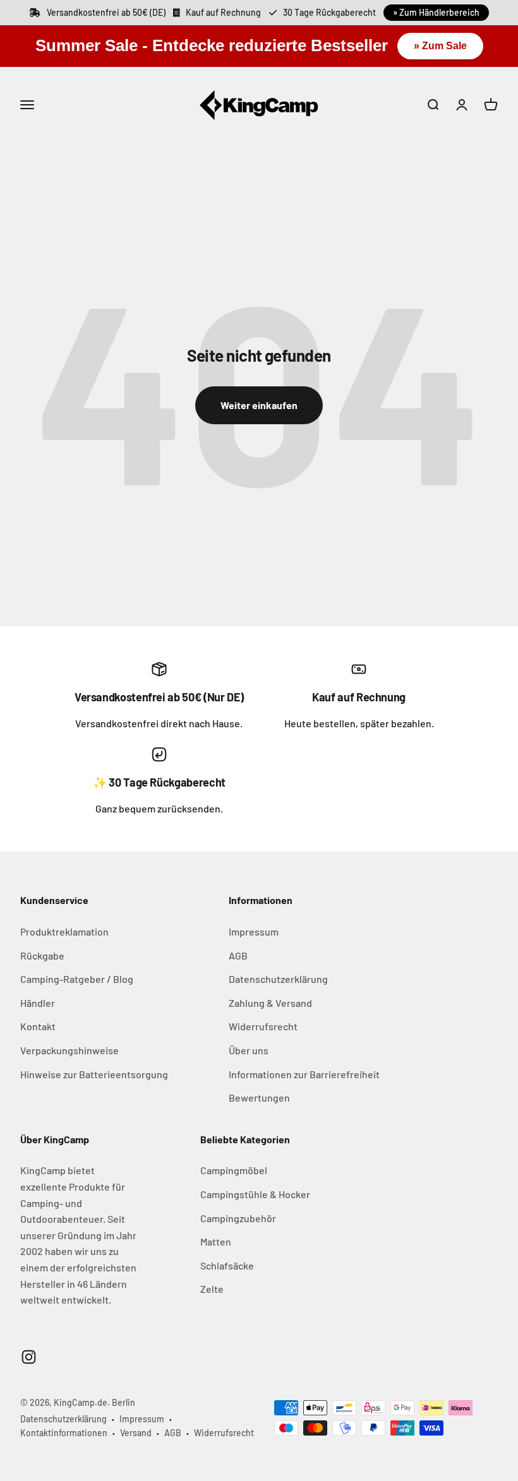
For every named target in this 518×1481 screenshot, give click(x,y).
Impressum (254, 931)
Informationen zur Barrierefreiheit (304, 1074)
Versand (136, 1432)
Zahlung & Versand (270, 1003)
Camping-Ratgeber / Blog (76, 979)
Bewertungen (259, 1097)
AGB (238, 955)
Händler (37, 1003)
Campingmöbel (233, 1170)
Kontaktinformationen (63, 1432)
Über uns (248, 1050)
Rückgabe (42, 955)
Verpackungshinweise (69, 1050)
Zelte (212, 1289)
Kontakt (38, 1026)
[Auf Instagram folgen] (28, 1356)
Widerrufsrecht (263, 1026)
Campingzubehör (238, 1218)
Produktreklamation (64, 931)
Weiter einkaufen (259, 405)
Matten (215, 1241)
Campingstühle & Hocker (255, 1194)
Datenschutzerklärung (278, 979)
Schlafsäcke (227, 1265)
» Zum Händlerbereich (436, 12)
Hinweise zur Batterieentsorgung (94, 1074)
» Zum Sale (440, 45)
